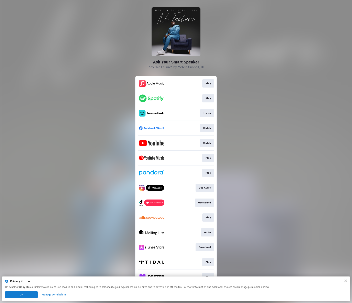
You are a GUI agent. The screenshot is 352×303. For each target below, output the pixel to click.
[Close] (345, 280)
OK (21, 294)
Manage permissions (54, 294)
